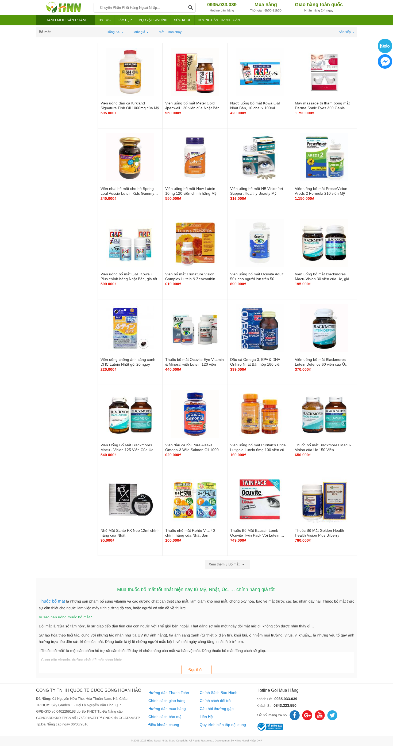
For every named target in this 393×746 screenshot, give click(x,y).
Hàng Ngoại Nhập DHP (248, 740)
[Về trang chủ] (63, 7)
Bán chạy (175, 32)
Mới (161, 32)
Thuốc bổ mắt (52, 601)
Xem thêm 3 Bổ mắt (225, 564)
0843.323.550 (284, 705)
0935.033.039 (285, 699)
